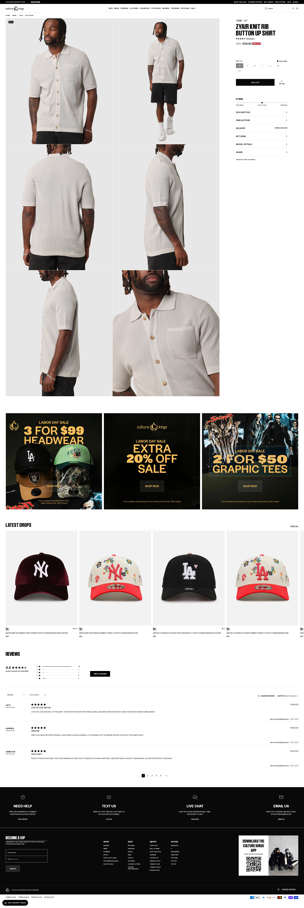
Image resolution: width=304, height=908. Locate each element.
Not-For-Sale (108, 864)
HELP (289, 2)
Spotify (174, 861)
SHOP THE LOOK (240, 2)
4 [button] (156, 776)
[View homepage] (15, 8)
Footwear (156, 8)
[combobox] (276, 8)
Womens (124, 8)
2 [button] (147, 776)
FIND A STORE (280, 2)
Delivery (261, 128)
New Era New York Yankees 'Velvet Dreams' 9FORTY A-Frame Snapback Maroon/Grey (37, 633)
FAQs (129, 855)
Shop (106, 842)
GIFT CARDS (268, 2)
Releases (185, 8)
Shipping (131, 849)
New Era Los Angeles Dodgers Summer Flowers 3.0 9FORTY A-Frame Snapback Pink (258, 633)
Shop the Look (155, 852)
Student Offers (134, 864)
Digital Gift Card (109, 858)
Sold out (255, 82)
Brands (165, 8)
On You (130, 858)
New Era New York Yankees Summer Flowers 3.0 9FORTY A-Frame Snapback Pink (108, 633)
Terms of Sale (155, 867)
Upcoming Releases (110, 861)
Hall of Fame (154, 849)
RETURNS (241, 136)
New (111, 8)
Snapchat (174, 855)
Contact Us (154, 858)
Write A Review (100, 674)
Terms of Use (155, 864)
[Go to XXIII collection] (242, 20)
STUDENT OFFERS (255, 2)
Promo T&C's (155, 870)
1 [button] (143, 776)
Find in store (243, 120)
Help (130, 842)
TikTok (173, 864)
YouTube (174, 858)
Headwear (145, 8)
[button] (297, 8)
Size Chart (283, 61)
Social (174, 842)
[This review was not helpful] (296, 719)
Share (239, 152)
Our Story (154, 845)
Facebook (174, 845)
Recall (130, 852)
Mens (116, 8)
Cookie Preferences (133, 868)
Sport (105, 855)
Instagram (175, 852)
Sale (193, 8)
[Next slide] (298, 576)
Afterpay (131, 861)
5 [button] (160, 776)
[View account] (293, 8)
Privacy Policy (155, 861)
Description (243, 112)
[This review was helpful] (291, 719)
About (153, 842)
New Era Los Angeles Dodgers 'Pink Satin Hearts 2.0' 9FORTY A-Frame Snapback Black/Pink (187, 633)
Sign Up (13, 869)
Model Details (244, 144)
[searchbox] (268, 696)
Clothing (134, 8)
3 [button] (152, 776)
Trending (175, 8)
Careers (153, 855)
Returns (131, 845)
